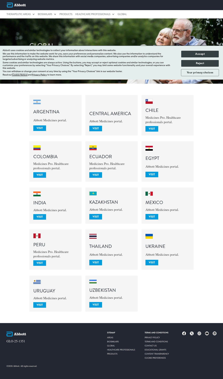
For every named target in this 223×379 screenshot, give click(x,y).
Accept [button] (200, 54)
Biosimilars (45, 14)
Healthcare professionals (92, 14)
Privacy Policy (39, 75)
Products (65, 14)
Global (122, 14)
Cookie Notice (19, 75)
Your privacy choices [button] (200, 72)
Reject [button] (200, 63)
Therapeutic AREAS (19, 14)
